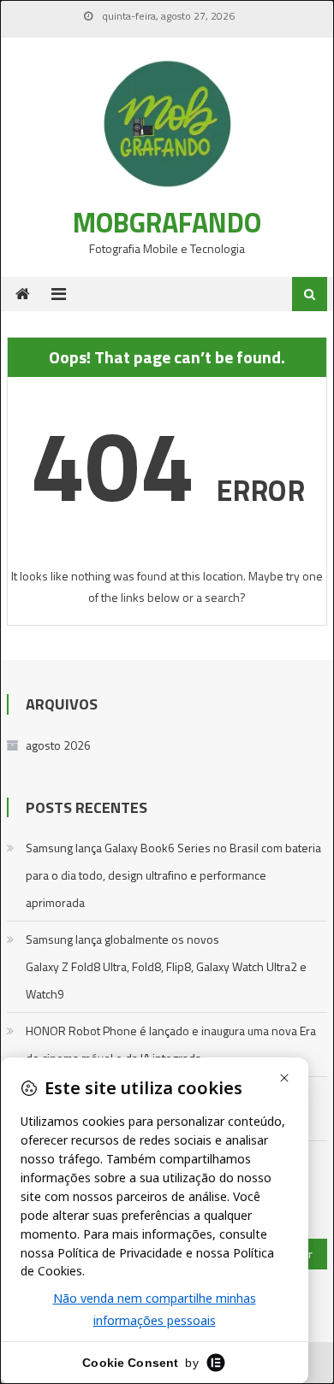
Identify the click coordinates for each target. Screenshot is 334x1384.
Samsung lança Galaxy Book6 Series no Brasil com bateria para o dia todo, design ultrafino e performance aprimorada (173, 875)
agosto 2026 (58, 745)
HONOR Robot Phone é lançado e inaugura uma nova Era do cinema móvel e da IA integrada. (171, 1044)
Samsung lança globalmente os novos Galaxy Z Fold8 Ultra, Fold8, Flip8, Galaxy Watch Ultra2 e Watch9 (166, 966)
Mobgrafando (167, 222)
